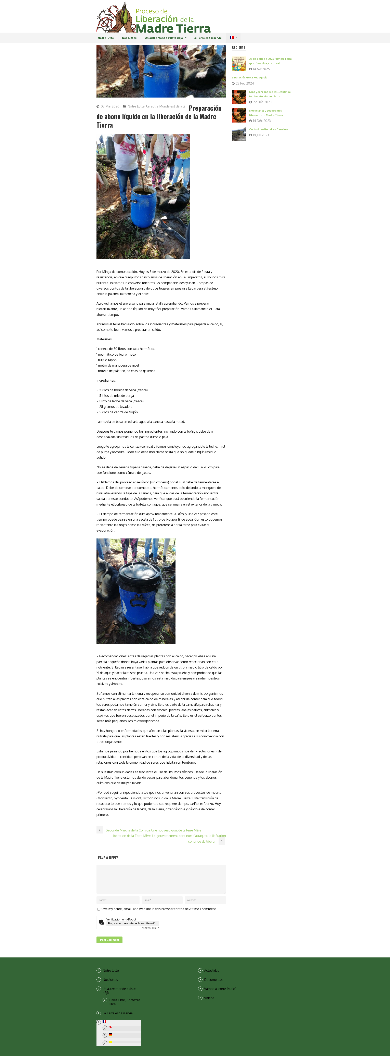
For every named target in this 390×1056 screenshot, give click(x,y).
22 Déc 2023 (262, 102)
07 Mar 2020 (110, 106)
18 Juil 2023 (261, 135)
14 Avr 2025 (261, 69)
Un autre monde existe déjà (164, 38)
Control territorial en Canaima (268, 129)
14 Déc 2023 (262, 121)
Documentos (213, 980)
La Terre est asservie (208, 38)
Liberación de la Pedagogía (250, 77)
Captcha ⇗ (150, 928)
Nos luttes (129, 38)
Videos (209, 998)
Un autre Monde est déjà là (165, 106)
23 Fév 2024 (245, 83)
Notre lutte (106, 38)
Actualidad (211, 970)
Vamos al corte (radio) (220, 989)
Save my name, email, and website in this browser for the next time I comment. (159, 909)
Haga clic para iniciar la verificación (132, 923)
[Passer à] (231, 38)
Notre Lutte (136, 106)
